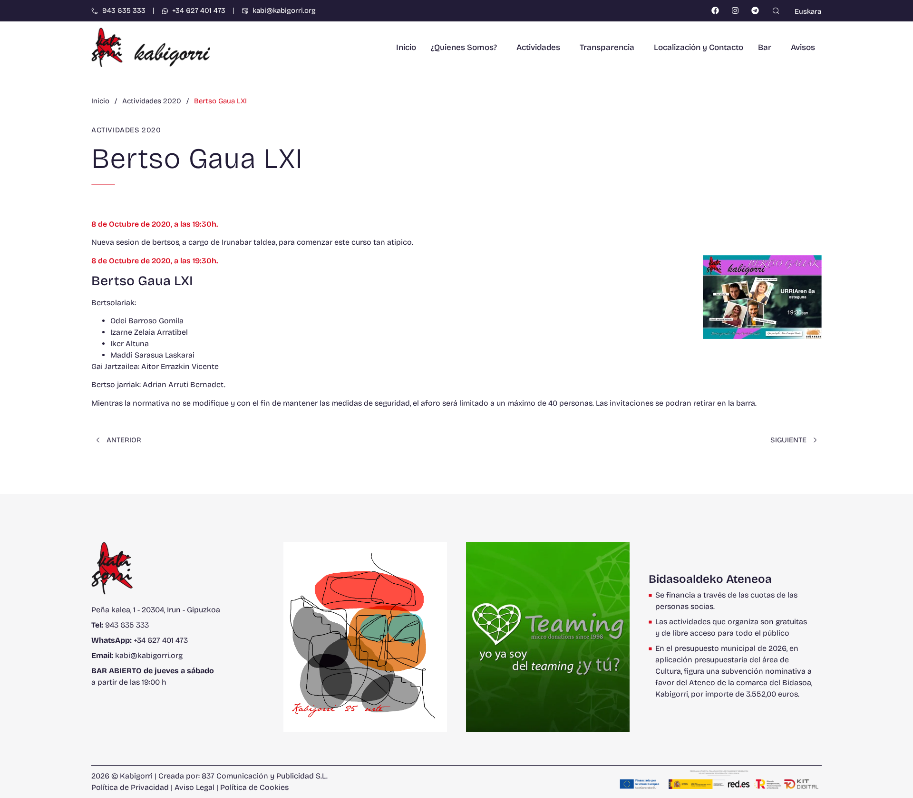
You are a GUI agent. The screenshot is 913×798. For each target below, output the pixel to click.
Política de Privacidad (130, 787)
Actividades (538, 47)
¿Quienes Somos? (464, 47)
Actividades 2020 (126, 130)
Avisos (803, 47)
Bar (764, 47)
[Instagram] (735, 11)
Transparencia (607, 47)
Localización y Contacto (698, 47)
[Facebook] (715, 11)
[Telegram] (755, 11)
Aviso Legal (194, 787)
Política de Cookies (254, 787)
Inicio (406, 47)
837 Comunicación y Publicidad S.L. (265, 775)
